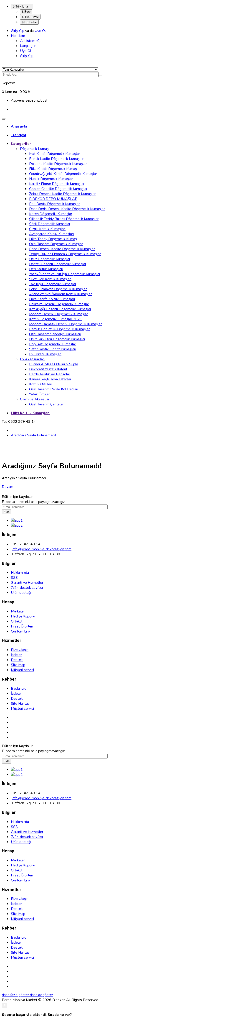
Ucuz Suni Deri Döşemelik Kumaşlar (57, 339)
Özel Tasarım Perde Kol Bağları (53, 389)
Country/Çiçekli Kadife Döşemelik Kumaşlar (63, 173)
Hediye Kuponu (23, 616)
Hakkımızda (20, 572)
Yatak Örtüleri (40, 394)
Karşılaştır (27, 45)
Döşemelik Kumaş (34, 148)
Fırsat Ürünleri (22, 626)
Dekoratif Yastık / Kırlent (48, 369)
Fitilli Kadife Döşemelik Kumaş (53, 168)
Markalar (18, 611)
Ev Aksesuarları (32, 359)
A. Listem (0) (30, 40)
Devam (7, 486)
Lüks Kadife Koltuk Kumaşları (52, 299)
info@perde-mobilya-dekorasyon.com (41, 549)
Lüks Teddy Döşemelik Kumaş (53, 238)
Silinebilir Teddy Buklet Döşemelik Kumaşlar (64, 218)
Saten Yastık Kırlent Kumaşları (52, 349)
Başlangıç (18, 688)
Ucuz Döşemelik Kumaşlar (49, 258)
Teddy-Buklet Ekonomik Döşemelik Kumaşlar (65, 253)
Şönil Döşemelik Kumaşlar (49, 223)
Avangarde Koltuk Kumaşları (51, 233)
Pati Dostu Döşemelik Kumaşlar (54, 203)
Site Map (18, 664)
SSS (14, 577)
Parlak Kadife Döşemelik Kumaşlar (56, 158)
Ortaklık (17, 621)
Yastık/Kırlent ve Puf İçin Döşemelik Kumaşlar (64, 274)
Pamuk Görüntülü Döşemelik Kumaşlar (59, 329)
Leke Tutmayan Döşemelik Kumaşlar (58, 289)
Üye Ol (40, 30)
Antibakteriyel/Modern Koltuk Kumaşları (60, 294)
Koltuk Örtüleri (40, 384)
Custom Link (20, 631)
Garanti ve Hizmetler (27, 582)
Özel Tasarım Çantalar (46, 404)
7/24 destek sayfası (27, 587)
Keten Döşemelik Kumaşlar (50, 213)
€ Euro (26, 11)
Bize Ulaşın (19, 649)
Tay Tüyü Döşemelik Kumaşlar (52, 284)
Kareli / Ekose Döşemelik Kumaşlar (56, 183)
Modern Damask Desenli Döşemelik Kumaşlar (65, 324)
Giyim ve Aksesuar (34, 399)
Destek (17, 659)
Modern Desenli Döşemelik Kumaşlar (58, 314)
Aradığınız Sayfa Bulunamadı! (33, 435)
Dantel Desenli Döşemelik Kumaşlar (57, 263)
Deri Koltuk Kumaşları (46, 269)
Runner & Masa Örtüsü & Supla (53, 364)
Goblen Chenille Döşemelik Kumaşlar (58, 188)
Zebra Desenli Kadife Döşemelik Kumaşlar (62, 193)
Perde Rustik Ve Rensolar (49, 374)
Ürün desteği (21, 592)
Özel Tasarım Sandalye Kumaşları (55, 334)
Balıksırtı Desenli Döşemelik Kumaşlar (59, 304)
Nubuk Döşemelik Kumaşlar (51, 178)
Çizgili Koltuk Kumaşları (47, 228)
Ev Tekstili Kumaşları (45, 354)
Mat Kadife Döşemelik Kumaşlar (54, 153)
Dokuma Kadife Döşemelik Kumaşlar (58, 163)
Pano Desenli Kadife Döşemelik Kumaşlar (62, 248)
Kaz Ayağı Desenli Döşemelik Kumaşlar (60, 309)
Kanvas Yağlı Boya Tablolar (50, 379)
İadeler (16, 654)
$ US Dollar (29, 22)
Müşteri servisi (22, 669)
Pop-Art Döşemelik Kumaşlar (52, 344)
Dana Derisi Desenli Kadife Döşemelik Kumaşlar (67, 208)
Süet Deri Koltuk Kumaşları (50, 279)
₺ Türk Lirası (22, 6)
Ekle (7, 512)
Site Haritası (20, 703)
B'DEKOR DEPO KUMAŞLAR (53, 198)
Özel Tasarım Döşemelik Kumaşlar (56, 243)
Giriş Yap (18, 30)
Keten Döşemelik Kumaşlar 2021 (55, 319)
